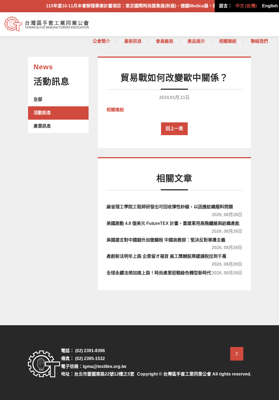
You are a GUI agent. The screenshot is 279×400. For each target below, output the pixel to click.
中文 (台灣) (246, 6)
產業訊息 (42, 126)
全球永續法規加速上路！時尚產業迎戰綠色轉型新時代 (174, 273)
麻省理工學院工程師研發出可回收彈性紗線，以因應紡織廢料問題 (174, 209)
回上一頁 (174, 128)
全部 (38, 99)
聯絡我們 (259, 41)
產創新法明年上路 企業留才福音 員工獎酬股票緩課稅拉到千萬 (174, 259)
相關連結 (227, 41)
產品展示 (196, 41)
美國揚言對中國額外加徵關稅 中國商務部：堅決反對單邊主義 (174, 243)
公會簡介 (101, 41)
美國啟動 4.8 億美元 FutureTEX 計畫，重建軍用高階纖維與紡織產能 (174, 226)
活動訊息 (42, 112)
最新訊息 (133, 41)
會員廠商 (164, 41)
